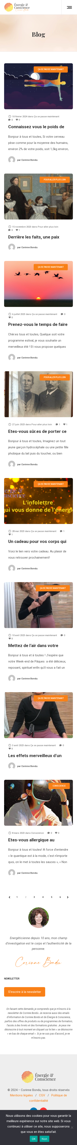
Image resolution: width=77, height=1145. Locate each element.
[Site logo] (17, 7)
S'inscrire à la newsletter (24, 992)
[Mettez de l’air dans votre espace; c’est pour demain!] (38, 605)
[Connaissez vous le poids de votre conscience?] (38, 86)
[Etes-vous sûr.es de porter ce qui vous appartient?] (38, 394)
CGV (42, 1095)
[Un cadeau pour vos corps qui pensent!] (38, 501)
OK (34, 1138)
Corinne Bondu (27, 160)
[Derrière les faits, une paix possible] (38, 197)
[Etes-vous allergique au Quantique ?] (38, 803)
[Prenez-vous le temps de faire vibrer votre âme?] (38, 284)
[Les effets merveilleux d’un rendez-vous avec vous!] (38, 715)
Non (44, 1138)
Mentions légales (21, 1095)
